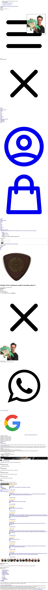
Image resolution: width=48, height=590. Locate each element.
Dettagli (1, 442)
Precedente (11, 483)
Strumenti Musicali (5, 579)
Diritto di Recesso (5, 572)
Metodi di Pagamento (5, 573)
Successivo (15, 483)
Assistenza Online (43, 587)
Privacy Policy (4, 571)
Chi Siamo (3, 577)
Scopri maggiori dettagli (38, 589)
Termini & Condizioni (5, 570)
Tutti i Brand (4, 578)
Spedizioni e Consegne (5, 574)
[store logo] (9, 6)
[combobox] (4, 8)
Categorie (1, 7)
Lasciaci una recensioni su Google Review (31, 434)
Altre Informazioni (3, 443)
